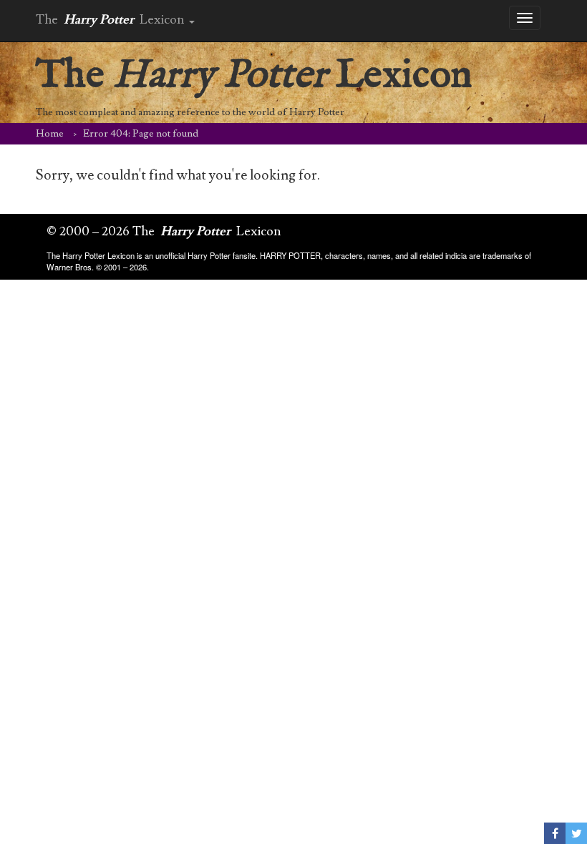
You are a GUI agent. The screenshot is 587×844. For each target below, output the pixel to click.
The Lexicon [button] (112, 19)
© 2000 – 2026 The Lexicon (164, 231)
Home (50, 133)
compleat (98, 112)
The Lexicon (254, 75)
